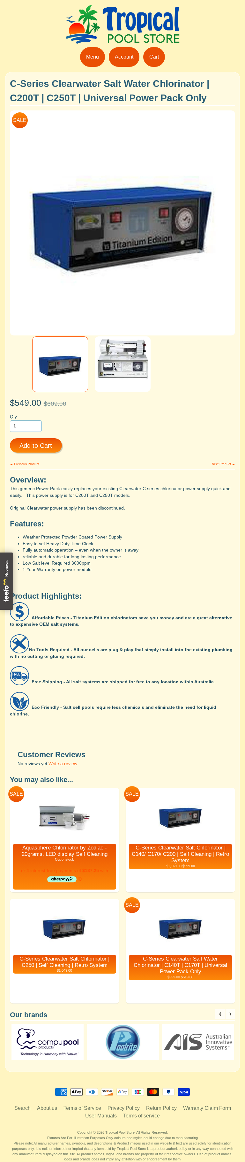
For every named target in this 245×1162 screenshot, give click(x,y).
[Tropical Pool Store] (122, 40)
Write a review (62, 763)
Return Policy (161, 1108)
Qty (13, 416)
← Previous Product (24, 464)
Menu (92, 57)
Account (124, 57)
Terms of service (141, 1115)
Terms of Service (82, 1108)
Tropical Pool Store (120, 1132)
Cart (154, 57)
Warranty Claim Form (207, 1108)
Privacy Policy (124, 1108)
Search (22, 1108)
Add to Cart (35, 445)
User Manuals (101, 1115)
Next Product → (223, 464)
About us (47, 1108)
